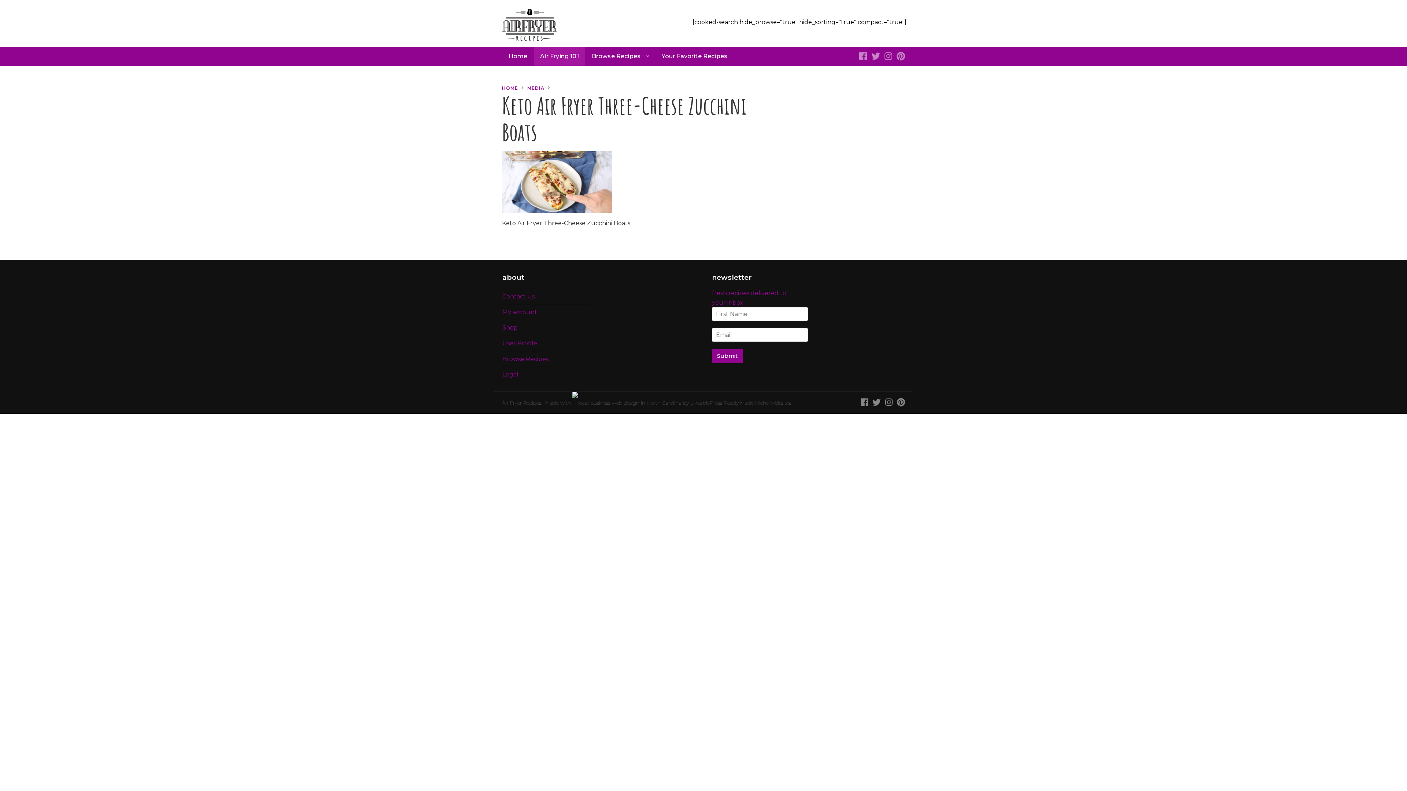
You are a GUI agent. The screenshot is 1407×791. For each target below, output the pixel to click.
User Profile (519, 343)
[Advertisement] (844, 129)
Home (518, 56)
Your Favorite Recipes (694, 56)
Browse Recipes (616, 56)
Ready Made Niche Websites (757, 403)
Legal (510, 374)
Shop (510, 327)
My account (519, 312)
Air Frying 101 (559, 56)
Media (535, 88)
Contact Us (518, 296)
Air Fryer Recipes (521, 403)
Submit (727, 356)
